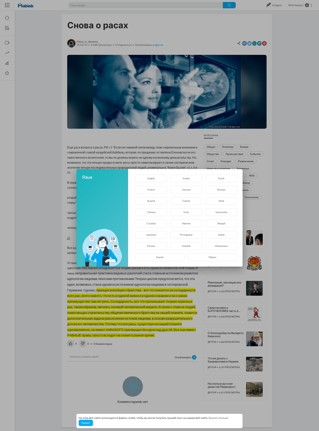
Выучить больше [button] (218, 417)
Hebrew (186, 223)
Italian (221, 234)
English (151, 178)
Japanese (151, 234)
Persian (151, 245)
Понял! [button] (85, 422)
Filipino (212, 257)
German (186, 189)
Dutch (221, 178)
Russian (221, 189)
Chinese (151, 212)
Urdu (186, 212)
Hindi (221, 200)
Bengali (221, 223)
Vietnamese (221, 245)
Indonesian (221, 212)
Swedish (186, 245)
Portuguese (186, 234)
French (151, 189)
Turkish (186, 200)
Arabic (186, 178)
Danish (160, 257)
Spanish (151, 200)
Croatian (151, 223)
